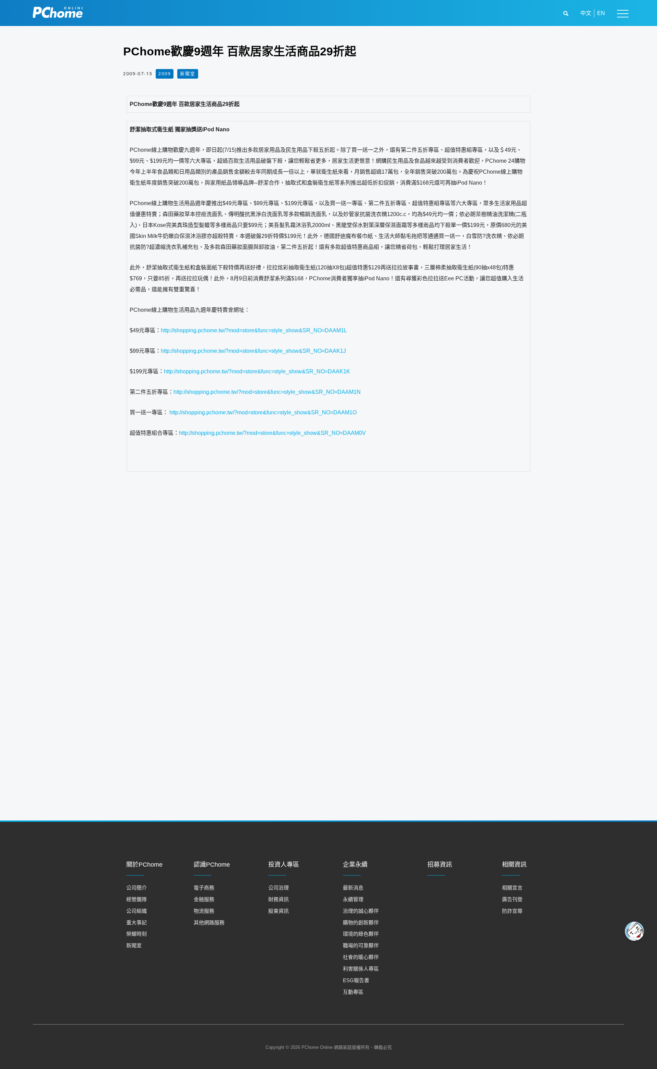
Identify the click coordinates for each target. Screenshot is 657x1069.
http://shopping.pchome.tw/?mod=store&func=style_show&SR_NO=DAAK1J (253, 351)
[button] (566, 13)
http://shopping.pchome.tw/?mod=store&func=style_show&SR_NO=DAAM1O (263, 412)
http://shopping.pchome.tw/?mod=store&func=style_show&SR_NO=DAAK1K (257, 371)
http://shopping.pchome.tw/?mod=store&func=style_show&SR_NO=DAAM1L (254, 330)
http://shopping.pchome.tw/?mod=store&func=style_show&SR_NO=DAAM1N (267, 392)
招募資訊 (439, 864)
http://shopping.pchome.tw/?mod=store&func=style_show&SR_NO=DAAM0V (272, 433)
